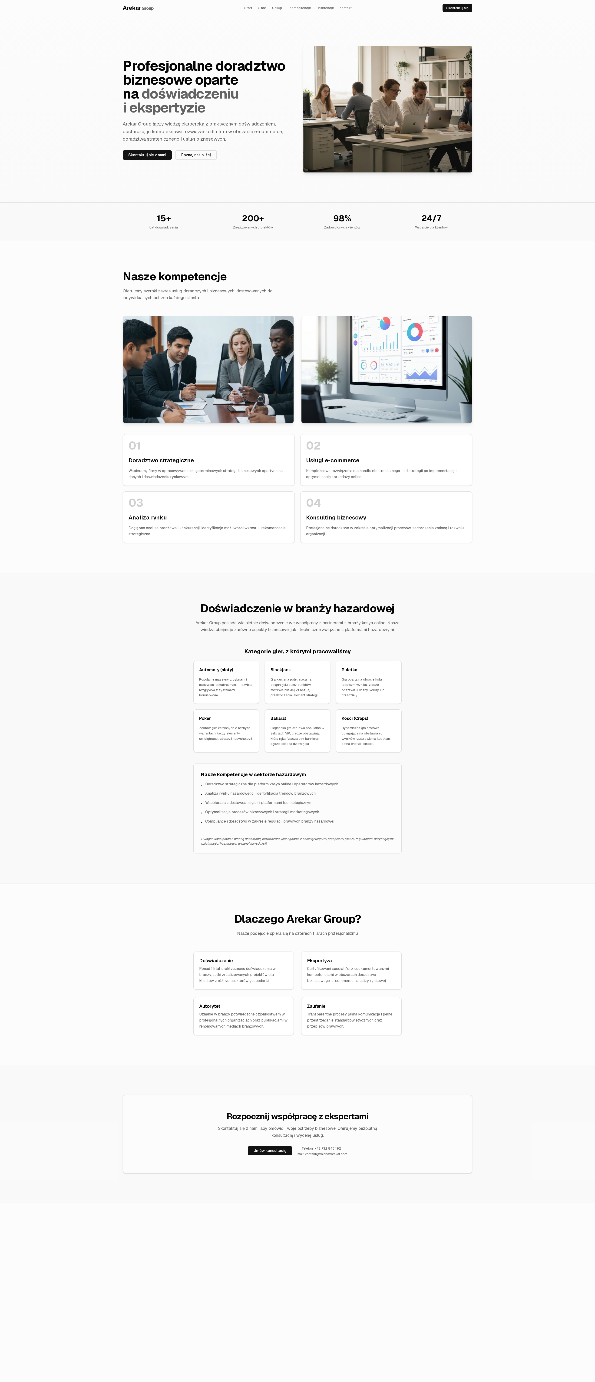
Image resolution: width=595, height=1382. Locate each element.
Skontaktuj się (457, 8)
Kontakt (346, 8)
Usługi (277, 8)
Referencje (325, 8)
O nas (262, 8)
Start (248, 8)
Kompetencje (300, 8)
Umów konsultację (270, 1150)
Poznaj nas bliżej (196, 154)
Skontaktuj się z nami (147, 154)
